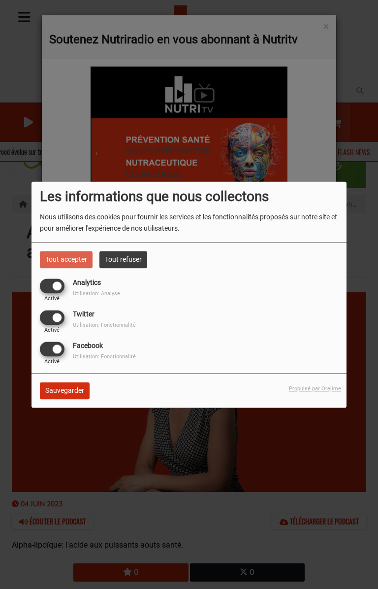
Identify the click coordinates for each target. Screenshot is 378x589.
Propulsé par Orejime (315, 388)
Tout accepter (66, 259)
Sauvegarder (64, 390)
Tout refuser (123, 259)
